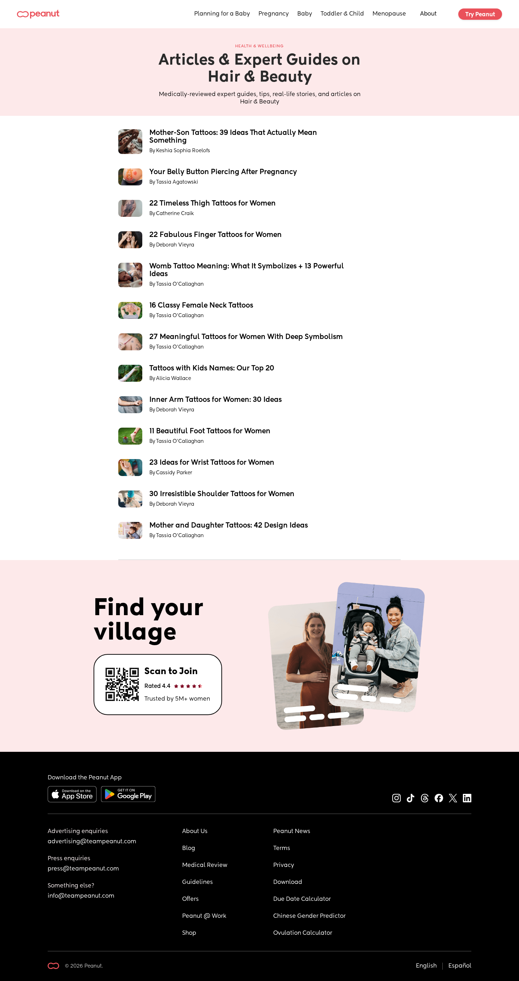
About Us (195, 831)
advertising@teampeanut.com (92, 842)
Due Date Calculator (302, 899)
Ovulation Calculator (302, 933)
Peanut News (291, 831)
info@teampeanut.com (81, 896)
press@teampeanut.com (83, 869)
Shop (189, 933)
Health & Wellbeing (259, 46)
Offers (190, 899)
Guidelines (197, 882)
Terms (281, 848)
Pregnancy (273, 14)
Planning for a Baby (222, 14)
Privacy (283, 865)
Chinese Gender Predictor (309, 916)
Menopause (389, 14)
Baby (304, 14)
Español (459, 966)
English (426, 966)
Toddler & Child (342, 14)
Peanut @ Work (204, 916)
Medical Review (204, 865)
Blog (188, 848)
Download (287, 882)
